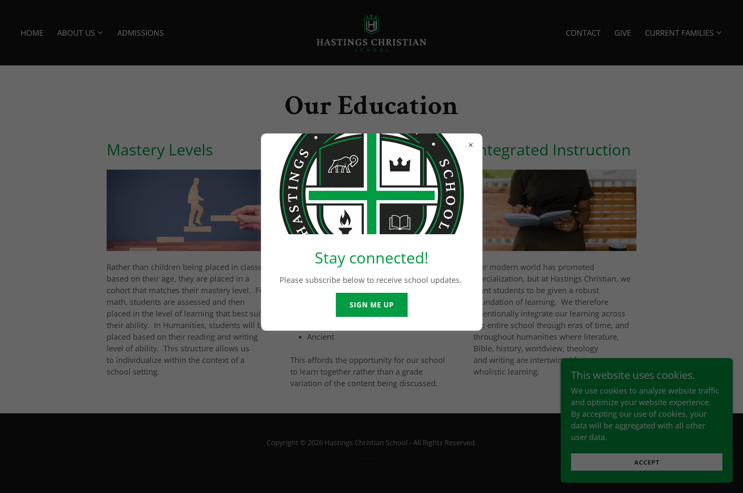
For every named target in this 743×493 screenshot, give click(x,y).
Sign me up (372, 305)
